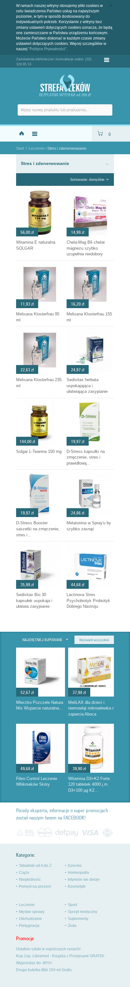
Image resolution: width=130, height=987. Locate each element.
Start (20, 148)
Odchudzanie (30, 919)
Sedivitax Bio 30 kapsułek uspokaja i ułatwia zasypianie (34, 600)
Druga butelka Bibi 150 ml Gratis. (44, 970)
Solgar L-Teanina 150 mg (39, 451)
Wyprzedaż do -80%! (34, 963)
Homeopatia (78, 872)
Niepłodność (30, 879)
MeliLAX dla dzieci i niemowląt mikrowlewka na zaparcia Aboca (92, 708)
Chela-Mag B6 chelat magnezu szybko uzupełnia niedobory (86, 248)
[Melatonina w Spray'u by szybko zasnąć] (90, 515)
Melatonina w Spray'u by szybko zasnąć (89, 526)
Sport (72, 905)
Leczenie (36, 148)
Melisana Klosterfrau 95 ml (37, 317)
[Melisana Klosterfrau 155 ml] (90, 306)
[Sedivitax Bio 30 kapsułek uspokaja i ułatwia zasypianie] (39, 587)
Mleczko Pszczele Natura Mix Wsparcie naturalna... (39, 705)
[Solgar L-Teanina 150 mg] (39, 444)
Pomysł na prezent (35, 886)
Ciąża (24, 872)
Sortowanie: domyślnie (87, 179)
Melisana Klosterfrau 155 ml (89, 317)
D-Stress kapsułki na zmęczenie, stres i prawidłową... (86, 457)
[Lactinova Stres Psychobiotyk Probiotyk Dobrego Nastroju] (90, 587)
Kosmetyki (77, 886)
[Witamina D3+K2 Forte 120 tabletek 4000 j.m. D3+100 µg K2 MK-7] (92, 768)
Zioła (72, 925)
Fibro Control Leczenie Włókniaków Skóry (36, 781)
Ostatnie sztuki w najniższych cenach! (48, 949)
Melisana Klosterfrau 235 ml (39, 382)
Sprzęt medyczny (82, 912)
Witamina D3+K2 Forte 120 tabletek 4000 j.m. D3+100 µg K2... (89, 784)
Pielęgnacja (29, 925)
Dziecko (75, 865)
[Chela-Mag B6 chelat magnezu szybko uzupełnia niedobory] (90, 234)
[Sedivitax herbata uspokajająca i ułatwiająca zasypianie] (90, 372)
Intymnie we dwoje (84, 879)
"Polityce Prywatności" (47, 49)
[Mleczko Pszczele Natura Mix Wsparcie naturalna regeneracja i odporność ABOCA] (40, 691)
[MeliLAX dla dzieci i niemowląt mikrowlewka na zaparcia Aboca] (92, 691)
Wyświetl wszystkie (94, 640)
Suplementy (78, 919)
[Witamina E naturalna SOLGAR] (39, 234)
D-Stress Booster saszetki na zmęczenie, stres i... (38, 529)
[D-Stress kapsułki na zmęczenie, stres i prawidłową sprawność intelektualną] (90, 444)
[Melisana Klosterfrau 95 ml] (39, 306)
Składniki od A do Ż (35, 865)
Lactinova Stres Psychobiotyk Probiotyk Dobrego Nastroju (88, 600)
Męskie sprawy (31, 912)
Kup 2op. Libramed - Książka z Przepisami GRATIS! (60, 956)
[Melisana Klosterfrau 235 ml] (39, 372)
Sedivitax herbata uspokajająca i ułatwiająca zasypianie (87, 385)
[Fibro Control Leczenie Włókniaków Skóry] (40, 768)
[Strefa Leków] (65, 83)
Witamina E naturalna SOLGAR (35, 245)
